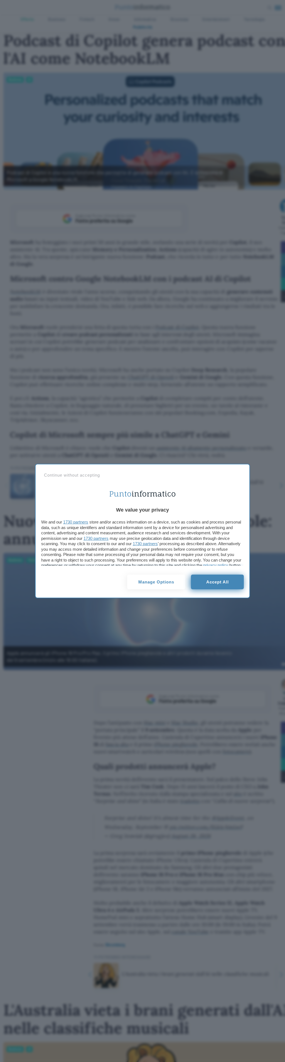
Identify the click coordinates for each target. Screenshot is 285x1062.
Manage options (156, 582)
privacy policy (215, 565)
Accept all (217, 582)
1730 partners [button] (75, 522)
